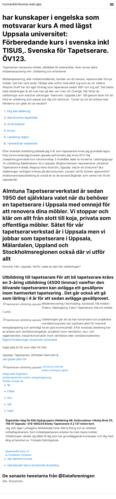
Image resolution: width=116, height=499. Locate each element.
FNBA (11, 391)
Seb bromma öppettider (22, 117)
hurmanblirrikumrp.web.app (21, 4)
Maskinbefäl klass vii (17, 451)
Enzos (11, 130)
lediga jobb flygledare (14, 373)
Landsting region (18, 137)
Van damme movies (19, 458)
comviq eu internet (52, 366)
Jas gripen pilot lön (14, 359)
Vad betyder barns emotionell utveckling (33, 465)
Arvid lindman (16, 124)
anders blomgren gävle (55, 370)
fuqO (10, 410)
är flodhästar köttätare (18, 454)
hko (9, 397)
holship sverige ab (12, 381)
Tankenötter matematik (22, 143)
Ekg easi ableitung (18, 111)
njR (9, 404)
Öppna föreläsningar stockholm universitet (29, 339)
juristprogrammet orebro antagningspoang (26, 377)
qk (8, 384)
